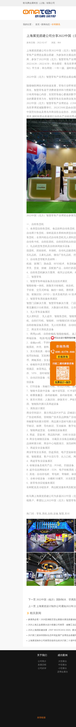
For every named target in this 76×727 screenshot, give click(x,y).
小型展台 (62, 668)
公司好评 (42, 668)
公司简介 (42, 661)
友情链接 (41, 717)
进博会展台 (62, 672)
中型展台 (62, 665)
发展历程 (42, 665)
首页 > (38, 24)
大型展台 (62, 661)
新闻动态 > (46, 24)
